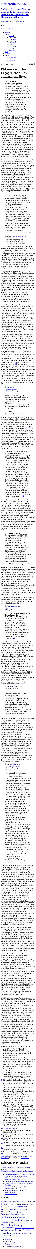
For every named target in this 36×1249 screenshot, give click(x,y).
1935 (3, 1204)
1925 (9, 1202)
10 (2, 1128)
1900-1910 (12, 37)
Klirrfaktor (23, 1217)
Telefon (3, 1233)
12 (2, 1134)
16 (2, 1152)
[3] (30, 232)
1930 (18, 1202)
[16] (12, 861)
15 (2, 1148)
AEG (15, 1204)
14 (2, 1144)
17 (2, 1154)
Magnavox (21, 1222)
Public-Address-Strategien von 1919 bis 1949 (13, 1156)
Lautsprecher (13, 57)
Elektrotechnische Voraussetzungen (16, 1176)
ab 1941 (11, 48)
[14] (24, 682)
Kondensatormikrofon (6, 1220)
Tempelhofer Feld (26, 1233)
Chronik (7, 34)
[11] (30, 563)
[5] (8, 356)
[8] (29, 428)
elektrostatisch (5, 1212)
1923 (2, 1202)
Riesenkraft (31, 1228)
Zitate (6, 52)
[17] (20, 1042)
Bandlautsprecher (21, 1204)
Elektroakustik (20, 1206)
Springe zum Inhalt (7, 29)
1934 (33, 1202)
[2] (8, 138)
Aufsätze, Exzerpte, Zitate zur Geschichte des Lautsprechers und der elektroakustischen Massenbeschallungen (16, 13)
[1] (12, 111)
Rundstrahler (5, 1230)
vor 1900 (11, 36)
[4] (23, 350)
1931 (21, 1202)
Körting (15, 1220)
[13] (13, 638)
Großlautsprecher (10, 1216)
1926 (13, 1202)
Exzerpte (7, 53)
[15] (26, 713)
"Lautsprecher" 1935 (9, 1128)
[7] (21, 413)
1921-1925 (12, 41)
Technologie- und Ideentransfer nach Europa (19, 1181)
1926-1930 (12, 43)
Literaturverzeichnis (11, 1194)
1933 (29, 1202)
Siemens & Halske (23, 1230)
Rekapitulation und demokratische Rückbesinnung (18, 1171)
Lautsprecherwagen (7, 1222)
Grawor (23, 1214)
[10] (23, 496)
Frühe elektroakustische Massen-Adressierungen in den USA (15, 1178)
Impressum (8, 1239)
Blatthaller (30, 1204)
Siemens (12, 1230)
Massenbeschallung (11, 1225)
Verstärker (12, 61)
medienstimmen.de (14, 4)
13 (2, 1138)
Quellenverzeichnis (11, 1243)
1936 (8, 1204)
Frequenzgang (15, 1212)
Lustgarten (16, 1222)
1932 (25, 1202)
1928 (15, 1202)
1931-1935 (12, 45)
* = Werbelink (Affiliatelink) (14, 1246)
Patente (7, 55)
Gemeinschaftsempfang (11, 1214)
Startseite (7, 32)
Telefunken (13, 1233)
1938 (11, 1204)
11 (2, 1130)
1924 (6, 1202)
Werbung (13, 1236)
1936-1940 (12, 46)
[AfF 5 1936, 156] (10, 769)
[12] (22, 594)
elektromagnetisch (22, 1209)
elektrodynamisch (8, 1209)
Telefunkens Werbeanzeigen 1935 (21, 738)
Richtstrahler (25, 1228)
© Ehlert (7, 1245)
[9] (21, 435)
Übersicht (12, 50)
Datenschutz (9, 1241)
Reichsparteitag (18, 1228)
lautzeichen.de (25, 1158)
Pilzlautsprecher (7, 1228)
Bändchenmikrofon (7, 1207)
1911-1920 (12, 39)
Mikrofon (12, 59)
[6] (16, 364)
